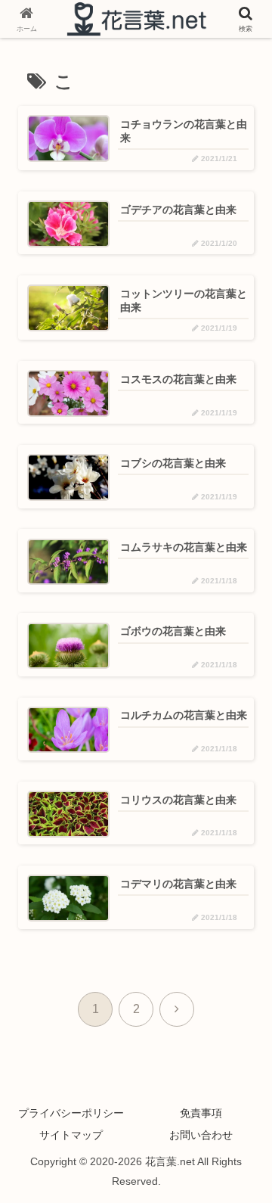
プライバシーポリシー (71, 1113)
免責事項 (201, 1113)
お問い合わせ (201, 1135)
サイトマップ (71, 1135)
